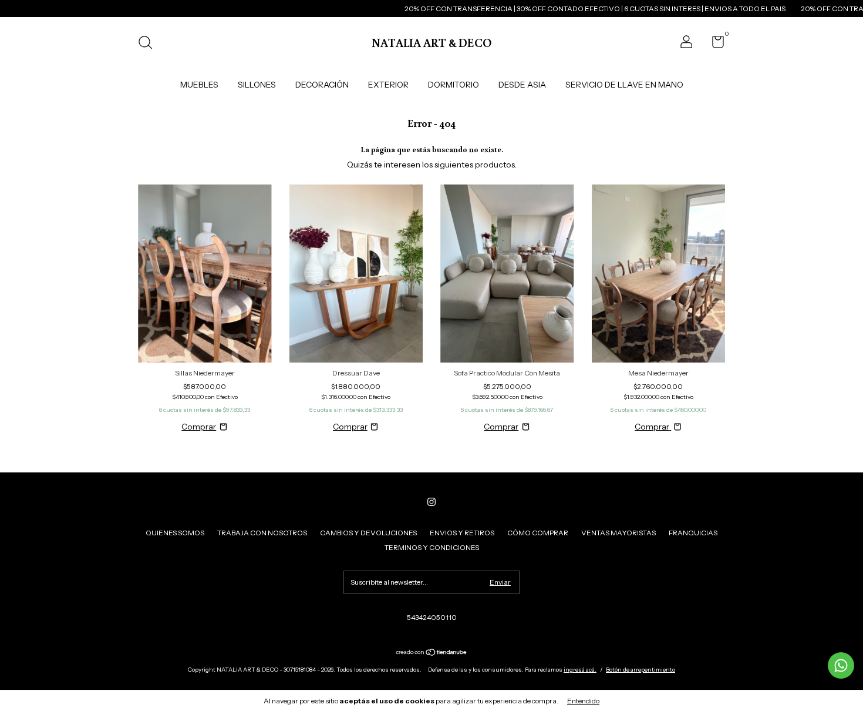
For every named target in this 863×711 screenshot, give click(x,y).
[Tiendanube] (431, 653)
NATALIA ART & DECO (431, 42)
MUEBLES (199, 84)
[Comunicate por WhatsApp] (841, 665)
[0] (713, 44)
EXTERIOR (388, 84)
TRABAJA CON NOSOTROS (262, 532)
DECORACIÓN (322, 84)
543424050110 (432, 617)
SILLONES (257, 84)
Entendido (583, 700)
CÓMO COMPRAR (537, 532)
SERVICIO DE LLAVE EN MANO (624, 84)
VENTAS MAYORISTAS (618, 532)
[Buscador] (149, 43)
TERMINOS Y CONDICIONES (432, 547)
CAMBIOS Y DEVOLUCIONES (368, 532)
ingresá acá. (580, 669)
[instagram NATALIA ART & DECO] (431, 502)
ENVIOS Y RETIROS (462, 532)
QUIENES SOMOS (175, 532)
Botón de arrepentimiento (640, 669)
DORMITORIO (453, 84)
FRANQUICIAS (693, 532)
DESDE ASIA (522, 84)
